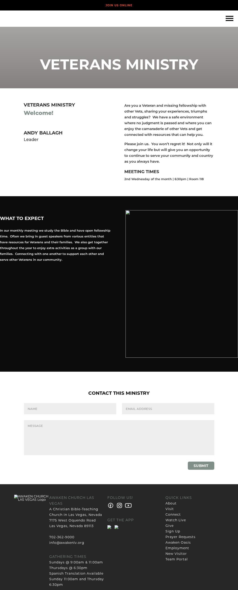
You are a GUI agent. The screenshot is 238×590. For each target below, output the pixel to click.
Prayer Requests (180, 537)
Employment (177, 548)
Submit (201, 465)
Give (169, 526)
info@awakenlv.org (66, 543)
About (171, 503)
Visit (169, 509)
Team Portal (176, 559)
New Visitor (176, 554)
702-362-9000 (61, 537)
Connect (173, 514)
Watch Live (175, 520)
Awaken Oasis (178, 542)
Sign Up (172, 531)
